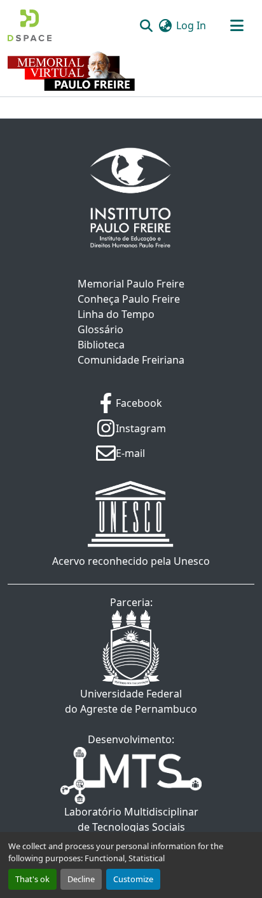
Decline (81, 879)
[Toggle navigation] (236, 25)
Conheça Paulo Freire (129, 299)
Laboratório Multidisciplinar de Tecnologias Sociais (131, 819)
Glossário (100, 329)
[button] (30, 25)
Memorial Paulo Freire (131, 284)
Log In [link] (191, 25)
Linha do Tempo (116, 314)
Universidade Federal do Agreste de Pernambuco (131, 701)
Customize (133, 879)
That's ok (32, 879)
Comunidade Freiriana (131, 360)
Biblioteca (101, 345)
